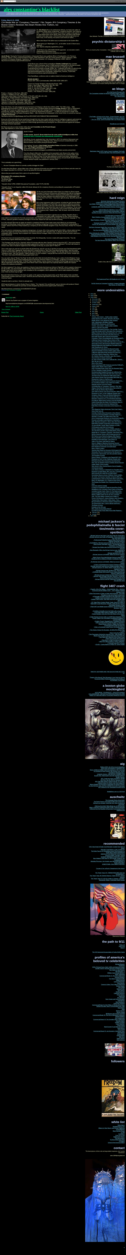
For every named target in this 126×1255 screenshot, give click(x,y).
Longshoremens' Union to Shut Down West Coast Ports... (108, 478)
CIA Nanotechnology (97, 468)
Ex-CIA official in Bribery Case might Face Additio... (106, 382)
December (95, 299)
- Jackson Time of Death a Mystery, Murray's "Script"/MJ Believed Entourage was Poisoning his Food (109, 577)
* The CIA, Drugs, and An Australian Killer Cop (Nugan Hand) (108, 119)
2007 (92, 516)
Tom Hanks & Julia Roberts (117, 970)
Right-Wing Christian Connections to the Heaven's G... (107, 405)
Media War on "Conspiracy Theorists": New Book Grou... (107, 432)
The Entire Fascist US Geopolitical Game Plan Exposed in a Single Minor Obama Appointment (108, 851)
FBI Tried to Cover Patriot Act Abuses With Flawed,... (106, 436)
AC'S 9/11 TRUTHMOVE (117, 95)
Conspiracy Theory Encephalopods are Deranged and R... (108, 338)
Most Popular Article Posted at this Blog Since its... (106, 334)
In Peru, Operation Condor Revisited (102, 370)
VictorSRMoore (120, 1129)
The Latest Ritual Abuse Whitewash (115, 239)
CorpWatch (121, 1134)
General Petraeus (120, 977)
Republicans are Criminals (117, 124)
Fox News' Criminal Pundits (117, 978)
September (95, 304)
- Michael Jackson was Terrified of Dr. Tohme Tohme (110, 570)
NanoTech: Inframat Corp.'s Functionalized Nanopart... (107, 398)
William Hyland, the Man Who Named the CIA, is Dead (107, 333)
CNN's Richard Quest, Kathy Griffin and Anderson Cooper (108, 967)
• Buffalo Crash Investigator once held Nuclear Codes (110, 598)
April (93, 313)
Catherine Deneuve (119, 993)
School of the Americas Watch (116, 1142)
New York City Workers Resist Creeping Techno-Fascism (108, 462)
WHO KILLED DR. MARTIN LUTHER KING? (104, 473)
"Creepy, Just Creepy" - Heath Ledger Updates (105, 317)
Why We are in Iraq (97, 361)
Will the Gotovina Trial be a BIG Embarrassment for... (106, 434)
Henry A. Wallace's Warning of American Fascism (105, 443)
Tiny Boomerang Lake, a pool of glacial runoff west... (106, 503)
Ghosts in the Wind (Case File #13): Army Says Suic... (107, 373)
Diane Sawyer (121, 1038)
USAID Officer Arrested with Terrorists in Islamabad (110, 202)
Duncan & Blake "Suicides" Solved (115, 855)
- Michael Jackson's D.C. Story (116, 553)
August (94, 306)
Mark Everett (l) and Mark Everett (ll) (114, 1026)
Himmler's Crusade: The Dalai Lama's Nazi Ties (105, 416)
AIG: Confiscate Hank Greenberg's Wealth (113, 778)
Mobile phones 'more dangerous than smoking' (105, 320)
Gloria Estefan (121, 1035)
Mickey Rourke (120, 1010)
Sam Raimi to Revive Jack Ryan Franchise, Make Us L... (108, 391)
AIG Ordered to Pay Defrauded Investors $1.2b (111, 787)
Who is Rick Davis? (97, 363)
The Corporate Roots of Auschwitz (115, 800)
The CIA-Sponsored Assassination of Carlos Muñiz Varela (108, 952)
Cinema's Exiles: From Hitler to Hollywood (113, 984)
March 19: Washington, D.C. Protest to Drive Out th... (106, 480)
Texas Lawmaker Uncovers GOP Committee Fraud (106, 437)
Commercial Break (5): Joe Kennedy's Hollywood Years (109, 1031)
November (95, 301)
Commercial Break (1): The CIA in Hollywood (112, 976)
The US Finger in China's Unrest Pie (102, 357)
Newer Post (4, 312)
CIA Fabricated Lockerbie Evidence (115, 215)
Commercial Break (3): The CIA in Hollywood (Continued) (109, 1015)
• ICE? (123, 609)
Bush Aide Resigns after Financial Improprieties (105, 336)
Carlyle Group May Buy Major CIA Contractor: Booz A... (107, 402)
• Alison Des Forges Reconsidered (115, 638)
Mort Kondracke (120, 1002)
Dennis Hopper (120, 986)
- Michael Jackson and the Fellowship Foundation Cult (110, 579)
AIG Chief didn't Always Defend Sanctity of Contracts (110, 781)
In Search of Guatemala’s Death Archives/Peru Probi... (107, 487)
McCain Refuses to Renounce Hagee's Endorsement (106, 501)
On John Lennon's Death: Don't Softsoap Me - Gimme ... (107, 359)
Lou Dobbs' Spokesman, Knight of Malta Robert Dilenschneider (107, 204)
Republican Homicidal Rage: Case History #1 (104, 439)
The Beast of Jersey (97, 505)
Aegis (93, 484)
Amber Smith (121, 1034)
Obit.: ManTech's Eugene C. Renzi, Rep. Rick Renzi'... (107, 421)
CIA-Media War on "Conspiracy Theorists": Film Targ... (107, 386)
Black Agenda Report (119, 1131)
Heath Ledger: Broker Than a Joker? (102, 366)
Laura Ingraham (120, 1024)
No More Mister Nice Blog (117, 1139)
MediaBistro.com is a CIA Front (116, 791)
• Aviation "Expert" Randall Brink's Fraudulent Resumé (109, 621)
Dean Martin (121, 1008)
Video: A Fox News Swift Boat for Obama (103, 441)
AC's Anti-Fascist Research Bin (116, 92)
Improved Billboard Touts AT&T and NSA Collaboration (107, 493)
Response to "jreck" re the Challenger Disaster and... (106, 393)
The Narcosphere (120, 1138)
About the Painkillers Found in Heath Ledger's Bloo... (106, 350)
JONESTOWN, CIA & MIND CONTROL (113, 864)
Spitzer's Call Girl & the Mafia (100, 327)
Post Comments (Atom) (17, 316)
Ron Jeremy (121, 990)
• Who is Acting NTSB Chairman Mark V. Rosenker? (110, 622)
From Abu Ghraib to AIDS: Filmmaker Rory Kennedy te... (107, 331)
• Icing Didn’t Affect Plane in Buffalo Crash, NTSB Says (109, 612)
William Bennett (120, 980)
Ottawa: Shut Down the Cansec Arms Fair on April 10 (106, 388)
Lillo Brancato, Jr (120, 971)
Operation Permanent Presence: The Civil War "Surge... (107, 329)
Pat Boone (122, 965)
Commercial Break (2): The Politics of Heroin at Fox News (108, 1005)
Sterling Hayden (120, 992)
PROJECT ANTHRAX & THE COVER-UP (113, 849)
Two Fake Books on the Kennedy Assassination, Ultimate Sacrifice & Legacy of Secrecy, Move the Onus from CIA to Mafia (108, 212)
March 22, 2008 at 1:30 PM (12, 306)
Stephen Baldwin (120, 1016)
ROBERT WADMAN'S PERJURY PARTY (113, 857)
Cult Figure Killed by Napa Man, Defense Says (105, 354)
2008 (92, 297)
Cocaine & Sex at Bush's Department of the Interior (110, 868)
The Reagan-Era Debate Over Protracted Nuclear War (107, 482)
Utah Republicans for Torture (100, 347)
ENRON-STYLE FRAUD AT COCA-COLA (113, 854)
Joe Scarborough (120, 1018)
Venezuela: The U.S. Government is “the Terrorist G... (107, 452)
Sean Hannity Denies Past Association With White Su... (107, 377)
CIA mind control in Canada (99, 485)
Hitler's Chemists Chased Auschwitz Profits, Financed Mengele (107, 807)
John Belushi (121, 1032)
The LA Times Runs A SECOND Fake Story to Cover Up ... (108, 341)
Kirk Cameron (121, 1040)
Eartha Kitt (122, 996)
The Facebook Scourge (98, 455)
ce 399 (123, 1132)
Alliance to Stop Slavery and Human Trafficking (111, 1128)
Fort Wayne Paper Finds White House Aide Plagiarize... (107, 510)
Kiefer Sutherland (120, 974)
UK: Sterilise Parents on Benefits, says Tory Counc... (106, 356)
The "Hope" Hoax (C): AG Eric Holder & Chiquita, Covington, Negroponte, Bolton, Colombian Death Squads (108, 879)
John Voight (121, 987)
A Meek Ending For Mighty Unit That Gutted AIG (111, 783)
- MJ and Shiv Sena (119, 580)
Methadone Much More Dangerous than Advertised (106, 460)
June (93, 309)
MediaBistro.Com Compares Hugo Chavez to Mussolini (107, 489)
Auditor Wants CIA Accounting (100, 464)
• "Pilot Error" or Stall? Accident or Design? (113, 640)
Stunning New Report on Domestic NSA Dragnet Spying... (108, 450)
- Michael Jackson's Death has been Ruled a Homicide (109, 575)
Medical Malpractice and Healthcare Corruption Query (107, 345)
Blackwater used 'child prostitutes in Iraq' (113, 228)
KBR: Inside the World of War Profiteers (103, 389)
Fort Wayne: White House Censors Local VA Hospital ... (107, 400)
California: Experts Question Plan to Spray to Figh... (106, 340)
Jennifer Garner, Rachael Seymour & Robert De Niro (110, 968)
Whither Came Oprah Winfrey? (116, 973)
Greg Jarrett (121, 1029)
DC (93, 407)
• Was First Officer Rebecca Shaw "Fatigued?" (112, 641)
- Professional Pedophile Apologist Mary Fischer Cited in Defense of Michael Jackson (109, 540)
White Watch (121, 1125)
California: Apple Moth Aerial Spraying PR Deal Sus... (106, 352)
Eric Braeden (121, 997)
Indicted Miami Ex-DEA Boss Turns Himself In (112, 209)
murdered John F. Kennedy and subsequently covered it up (43, 136)
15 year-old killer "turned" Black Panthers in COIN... (106, 425)
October (94, 302)
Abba (123, 1009)
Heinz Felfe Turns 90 (97, 411)
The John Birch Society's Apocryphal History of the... (106, 430)
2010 (92, 294)
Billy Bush (122, 1037)
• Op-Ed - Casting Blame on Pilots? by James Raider (110, 644)
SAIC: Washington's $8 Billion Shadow (102, 322)
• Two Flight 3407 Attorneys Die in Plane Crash (112, 637)
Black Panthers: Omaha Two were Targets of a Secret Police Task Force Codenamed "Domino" (108, 220)
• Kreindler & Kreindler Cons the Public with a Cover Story (108, 611)
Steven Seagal (120, 1012)
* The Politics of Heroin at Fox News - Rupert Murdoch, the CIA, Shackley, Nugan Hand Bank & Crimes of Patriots (107, 117)
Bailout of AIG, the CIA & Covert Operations (112, 767)
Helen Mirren (121, 1028)
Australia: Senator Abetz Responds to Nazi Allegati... (106, 413)
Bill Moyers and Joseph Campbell (115, 1013)
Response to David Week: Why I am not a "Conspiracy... (107, 471)
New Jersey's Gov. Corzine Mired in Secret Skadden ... (107, 466)
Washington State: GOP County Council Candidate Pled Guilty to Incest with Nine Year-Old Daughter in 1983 (107, 151)
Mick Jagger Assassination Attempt (101, 508)
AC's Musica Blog (120, 96)
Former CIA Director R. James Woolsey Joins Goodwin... (108, 498)
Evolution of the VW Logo (99, 507)
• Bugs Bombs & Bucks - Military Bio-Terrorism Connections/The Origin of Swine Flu (111, 624)
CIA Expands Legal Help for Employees (103, 427)
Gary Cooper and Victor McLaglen (115, 999)
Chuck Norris (121, 1025)
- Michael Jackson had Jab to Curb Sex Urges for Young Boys (107, 535)
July (93, 308)
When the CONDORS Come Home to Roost (112, 205)
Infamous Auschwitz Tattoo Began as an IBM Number (110, 806)
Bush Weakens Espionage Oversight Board (104, 446)
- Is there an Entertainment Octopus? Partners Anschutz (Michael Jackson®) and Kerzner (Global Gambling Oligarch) (108, 565)
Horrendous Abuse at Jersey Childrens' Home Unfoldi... (107, 475)
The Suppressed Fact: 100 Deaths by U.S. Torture (111, 279)
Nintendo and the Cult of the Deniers (102, 384)
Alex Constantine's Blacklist (32, 9)
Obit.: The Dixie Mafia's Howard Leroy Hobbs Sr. (105, 496)
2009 (92, 295)
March (94, 315)
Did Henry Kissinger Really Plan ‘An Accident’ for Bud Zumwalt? (107, 227)
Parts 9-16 (122, 946)
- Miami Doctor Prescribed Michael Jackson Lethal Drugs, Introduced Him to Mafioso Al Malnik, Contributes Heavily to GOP (108, 559)
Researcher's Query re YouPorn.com (102, 379)
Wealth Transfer (120, 777)
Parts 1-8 (122, 945)
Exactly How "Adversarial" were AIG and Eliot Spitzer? (107, 453)
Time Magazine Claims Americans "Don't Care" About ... (107, 409)
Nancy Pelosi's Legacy (98, 448)
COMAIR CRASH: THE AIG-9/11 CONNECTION (111, 774)
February (94, 512)
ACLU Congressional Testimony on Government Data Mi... (108, 418)
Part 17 (123, 948)
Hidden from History (119, 1137)
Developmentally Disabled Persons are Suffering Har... (107, 372)
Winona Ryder (121, 989)
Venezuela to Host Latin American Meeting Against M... (107, 343)
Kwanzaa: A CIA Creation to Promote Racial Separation (109, 223)
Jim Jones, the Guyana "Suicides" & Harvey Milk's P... (107, 477)
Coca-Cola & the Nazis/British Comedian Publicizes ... (107, 414)
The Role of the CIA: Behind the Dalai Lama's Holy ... (106, 375)
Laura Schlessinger (119, 981)
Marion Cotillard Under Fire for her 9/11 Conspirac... (106, 494)
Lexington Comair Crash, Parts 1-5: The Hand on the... (107, 491)
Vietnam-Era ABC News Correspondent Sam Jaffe (110, 1006)
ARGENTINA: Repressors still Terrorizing (103, 324)
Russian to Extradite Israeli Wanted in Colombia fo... (106, 420)
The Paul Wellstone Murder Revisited (114, 231)
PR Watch (122, 1141)
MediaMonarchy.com (119, 1126)
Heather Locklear (120, 1022)
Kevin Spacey (121, 994)
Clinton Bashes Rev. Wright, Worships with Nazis (105, 318)
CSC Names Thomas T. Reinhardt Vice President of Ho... (108, 469)
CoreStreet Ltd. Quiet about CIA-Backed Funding (105, 349)
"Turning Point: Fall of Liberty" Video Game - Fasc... (106, 500)
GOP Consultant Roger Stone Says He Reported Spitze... (108, 368)
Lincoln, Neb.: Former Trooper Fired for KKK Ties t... (106, 397)
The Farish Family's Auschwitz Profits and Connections (109, 801)
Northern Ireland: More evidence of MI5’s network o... (106, 429)
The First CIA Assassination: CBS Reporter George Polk (109, 230)
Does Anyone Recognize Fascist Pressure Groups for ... (107, 381)
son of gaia (9, 297)
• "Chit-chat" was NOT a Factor (116, 643)
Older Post (78, 312)
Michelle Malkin (120, 1021)
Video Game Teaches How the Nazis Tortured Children (107, 444)
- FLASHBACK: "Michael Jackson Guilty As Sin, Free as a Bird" (107, 543)
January (94, 514)
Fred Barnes (121, 1000)
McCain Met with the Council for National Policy (105, 404)
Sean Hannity (121, 983)
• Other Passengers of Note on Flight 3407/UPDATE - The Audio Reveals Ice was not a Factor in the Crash (107, 594)
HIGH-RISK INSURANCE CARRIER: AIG (113, 768)
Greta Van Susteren (119, 1003)
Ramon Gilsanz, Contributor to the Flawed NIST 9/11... (107, 457)
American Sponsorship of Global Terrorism (113, 201)
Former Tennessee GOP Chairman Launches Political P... (108, 365)
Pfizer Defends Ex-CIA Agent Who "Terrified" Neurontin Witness (107, 233)
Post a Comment (6, 309)
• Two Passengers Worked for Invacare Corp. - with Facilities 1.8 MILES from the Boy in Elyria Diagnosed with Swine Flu (107, 635)
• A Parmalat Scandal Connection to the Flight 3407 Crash (109, 596)
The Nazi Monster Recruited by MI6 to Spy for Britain (110, 240)
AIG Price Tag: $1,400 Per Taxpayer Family (112, 780)
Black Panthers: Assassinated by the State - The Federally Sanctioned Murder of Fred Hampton (108, 217)
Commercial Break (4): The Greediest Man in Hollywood (109, 1019)
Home (42, 312)
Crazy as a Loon (120, 1135)
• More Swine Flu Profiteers (117, 633)
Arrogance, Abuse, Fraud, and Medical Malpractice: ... (107, 395)
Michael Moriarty (120, 964)
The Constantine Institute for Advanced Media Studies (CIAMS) (107, 93)
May (93, 311)
